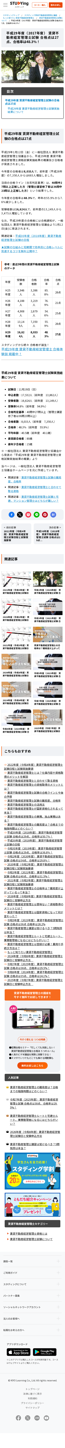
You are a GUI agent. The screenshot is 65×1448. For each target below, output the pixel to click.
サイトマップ (33, 1407)
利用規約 (32, 1398)
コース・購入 (40, 4)
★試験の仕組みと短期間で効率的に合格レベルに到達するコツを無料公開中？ (32, 249)
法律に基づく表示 (32, 1393)
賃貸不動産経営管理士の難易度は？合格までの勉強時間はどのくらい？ (34, 1089)
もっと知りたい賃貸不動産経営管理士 (30, 952)
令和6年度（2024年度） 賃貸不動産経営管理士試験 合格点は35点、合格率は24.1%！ (34, 974)
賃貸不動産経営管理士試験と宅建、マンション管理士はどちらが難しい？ (33, 499)
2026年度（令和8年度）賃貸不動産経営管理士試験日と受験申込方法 (35, 1134)
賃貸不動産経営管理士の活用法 (26, 804)
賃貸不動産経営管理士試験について (31, 1239)
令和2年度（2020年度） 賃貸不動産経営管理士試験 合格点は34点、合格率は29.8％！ (34, 858)
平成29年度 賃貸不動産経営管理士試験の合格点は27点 (32, 102)
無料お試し (56, 4)
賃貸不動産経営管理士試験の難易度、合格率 (34, 801)
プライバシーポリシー (32, 1403)
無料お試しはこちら (33, 1065)
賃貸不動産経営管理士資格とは (28, 1233)
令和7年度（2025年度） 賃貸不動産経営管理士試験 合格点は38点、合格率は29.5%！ (34, 966)
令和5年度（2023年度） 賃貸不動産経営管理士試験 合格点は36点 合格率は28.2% (34, 922)
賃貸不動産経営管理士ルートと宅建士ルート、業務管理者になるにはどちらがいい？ (33, 938)
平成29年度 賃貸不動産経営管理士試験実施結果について (33, 110)
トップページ (33, 1389)
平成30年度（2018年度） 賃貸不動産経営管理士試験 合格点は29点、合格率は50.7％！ (33, 834)
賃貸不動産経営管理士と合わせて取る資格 (32, 781)
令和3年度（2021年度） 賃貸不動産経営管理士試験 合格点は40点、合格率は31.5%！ (34, 874)
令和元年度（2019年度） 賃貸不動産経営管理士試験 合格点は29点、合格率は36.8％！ (33, 850)
